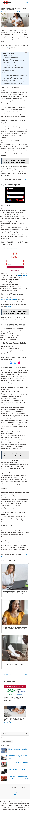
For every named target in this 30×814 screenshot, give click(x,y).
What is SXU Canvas (7, 55)
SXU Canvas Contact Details (9, 65)
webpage (8, 306)
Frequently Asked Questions (9, 70)
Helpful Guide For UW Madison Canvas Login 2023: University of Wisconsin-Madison (13, 82)
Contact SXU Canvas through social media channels (13, 68)
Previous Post (6, 674)
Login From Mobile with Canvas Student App (13, 60)
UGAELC (19, 542)
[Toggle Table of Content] (25, 53)
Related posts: (7, 73)
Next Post (25, 674)
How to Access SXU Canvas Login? (10, 57)
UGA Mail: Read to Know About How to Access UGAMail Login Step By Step (13, 699)
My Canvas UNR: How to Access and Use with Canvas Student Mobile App (14, 720)
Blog (5, 702)
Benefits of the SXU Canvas (9, 64)
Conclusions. (5, 72)
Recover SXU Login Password (9, 62)
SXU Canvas (7, 47)
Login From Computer (7, 59)
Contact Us (15, 794)
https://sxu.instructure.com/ (9, 299)
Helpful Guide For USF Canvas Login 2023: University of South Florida (12, 79)
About (15, 793)
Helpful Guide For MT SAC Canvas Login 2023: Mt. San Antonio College (14, 76)
